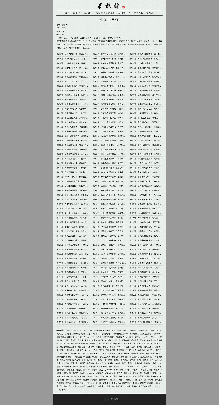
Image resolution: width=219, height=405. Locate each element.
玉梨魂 (82, 367)
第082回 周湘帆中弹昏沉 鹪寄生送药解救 (74, 177)
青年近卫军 (116, 383)
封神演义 (70, 350)
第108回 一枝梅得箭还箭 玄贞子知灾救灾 (147, 213)
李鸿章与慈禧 (65, 360)
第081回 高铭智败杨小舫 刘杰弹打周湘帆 (147, 172)
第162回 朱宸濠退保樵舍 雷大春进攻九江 (147, 295)
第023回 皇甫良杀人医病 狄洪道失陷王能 (111, 86)
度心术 (158, 350)
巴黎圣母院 (110, 350)
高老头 (100, 386)
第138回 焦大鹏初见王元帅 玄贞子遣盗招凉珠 (149, 259)
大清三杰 (81, 347)
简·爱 (115, 370)
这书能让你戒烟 (151, 376)
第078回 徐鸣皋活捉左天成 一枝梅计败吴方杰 (149, 168)
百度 (136, 367)
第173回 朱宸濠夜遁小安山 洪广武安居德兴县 (112, 313)
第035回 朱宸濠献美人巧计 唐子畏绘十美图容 (112, 104)
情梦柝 (119, 353)
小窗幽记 (79, 350)
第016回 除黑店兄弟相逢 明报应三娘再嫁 (74, 77)
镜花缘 (68, 383)
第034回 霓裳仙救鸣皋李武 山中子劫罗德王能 (76, 104)
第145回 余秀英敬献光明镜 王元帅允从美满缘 (76, 272)
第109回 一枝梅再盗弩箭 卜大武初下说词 (74, 218)
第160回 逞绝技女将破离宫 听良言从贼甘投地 (76, 295)
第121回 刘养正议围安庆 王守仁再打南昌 (74, 236)
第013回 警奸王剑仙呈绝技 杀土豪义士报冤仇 (76, 72)
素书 (121, 370)
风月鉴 (150, 383)
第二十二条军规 (105, 370)
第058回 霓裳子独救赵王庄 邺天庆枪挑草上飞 (76, 141)
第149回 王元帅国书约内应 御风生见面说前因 (112, 277)
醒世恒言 (113, 380)
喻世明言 (85, 344)
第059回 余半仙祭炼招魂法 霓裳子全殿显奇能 (112, 141)
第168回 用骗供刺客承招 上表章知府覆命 (147, 304)
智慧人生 (138, 13)
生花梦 (116, 367)
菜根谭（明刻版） (105, 13)
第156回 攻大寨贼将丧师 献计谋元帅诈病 (147, 286)
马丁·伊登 (82, 386)
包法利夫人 (119, 337)
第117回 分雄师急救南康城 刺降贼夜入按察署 (149, 227)
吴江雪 (118, 340)
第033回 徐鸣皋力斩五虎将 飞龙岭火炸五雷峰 (149, 100)
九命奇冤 (76, 334)
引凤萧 (59, 353)
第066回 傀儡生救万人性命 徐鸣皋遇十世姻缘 (149, 150)
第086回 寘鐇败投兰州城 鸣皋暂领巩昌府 (111, 181)
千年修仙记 (153, 337)
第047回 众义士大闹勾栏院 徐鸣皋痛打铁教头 (112, 122)
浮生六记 (99, 363)
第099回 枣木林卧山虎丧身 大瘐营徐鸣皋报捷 (149, 200)
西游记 (96, 376)
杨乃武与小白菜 (78, 360)
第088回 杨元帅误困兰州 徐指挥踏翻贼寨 (74, 186)
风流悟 (157, 383)
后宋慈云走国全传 (99, 340)
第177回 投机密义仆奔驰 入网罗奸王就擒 (147, 318)
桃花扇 (116, 360)
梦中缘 (132, 360)
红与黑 (127, 370)
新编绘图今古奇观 (63, 357)
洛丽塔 (82, 363)
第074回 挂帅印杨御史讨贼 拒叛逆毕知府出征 (112, 163)
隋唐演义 (90, 383)
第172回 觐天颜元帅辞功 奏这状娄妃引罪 (74, 313)
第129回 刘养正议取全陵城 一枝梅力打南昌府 (149, 245)
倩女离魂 (156, 334)
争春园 (95, 334)
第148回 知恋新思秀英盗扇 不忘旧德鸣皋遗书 (76, 277)
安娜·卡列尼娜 (137, 347)
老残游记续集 (109, 373)
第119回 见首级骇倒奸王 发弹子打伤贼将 (111, 231)
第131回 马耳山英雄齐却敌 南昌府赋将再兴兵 (112, 249)
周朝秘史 (125, 340)
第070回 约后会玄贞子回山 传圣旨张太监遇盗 (76, 159)
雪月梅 (98, 383)
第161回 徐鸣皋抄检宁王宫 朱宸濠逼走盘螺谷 (112, 295)
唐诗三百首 (64, 344)
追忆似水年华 (76, 380)
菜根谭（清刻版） (83, 13)
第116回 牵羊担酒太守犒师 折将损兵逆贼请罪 (112, 227)
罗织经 (75, 373)
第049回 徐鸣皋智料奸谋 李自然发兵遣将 (74, 127)
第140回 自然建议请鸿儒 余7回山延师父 (110, 263)
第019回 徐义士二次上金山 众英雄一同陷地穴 (76, 81)
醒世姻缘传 (103, 380)
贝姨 (134, 376)
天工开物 (90, 347)
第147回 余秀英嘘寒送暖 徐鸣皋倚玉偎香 (147, 272)
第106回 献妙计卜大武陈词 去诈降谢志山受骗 (76, 213)
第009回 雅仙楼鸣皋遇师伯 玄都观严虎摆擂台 (149, 63)
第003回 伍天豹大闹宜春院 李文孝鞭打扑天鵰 (149, 54)
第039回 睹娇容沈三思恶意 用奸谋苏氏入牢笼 (149, 109)
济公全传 (90, 363)
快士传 (86, 353)
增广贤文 (136, 344)
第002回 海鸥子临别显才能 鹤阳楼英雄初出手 (112, 54)
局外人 (87, 350)
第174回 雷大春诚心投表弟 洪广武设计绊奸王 (149, 313)
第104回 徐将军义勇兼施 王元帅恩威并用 (111, 209)
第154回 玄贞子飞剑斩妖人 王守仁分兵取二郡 (76, 286)
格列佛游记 (98, 360)
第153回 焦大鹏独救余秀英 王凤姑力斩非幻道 (149, 281)
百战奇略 (143, 367)
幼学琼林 (141, 350)
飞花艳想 (63, 386)
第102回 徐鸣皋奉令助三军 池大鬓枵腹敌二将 (149, 204)
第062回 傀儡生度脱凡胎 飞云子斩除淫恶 (111, 145)
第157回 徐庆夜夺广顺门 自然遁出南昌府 (74, 290)
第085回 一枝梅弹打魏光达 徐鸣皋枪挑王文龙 (76, 181)
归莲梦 (66, 353)
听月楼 (110, 340)
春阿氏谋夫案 (104, 357)
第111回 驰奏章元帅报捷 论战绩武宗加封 (147, 218)
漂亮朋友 (147, 363)
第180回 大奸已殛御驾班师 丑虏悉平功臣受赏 (149, 322)
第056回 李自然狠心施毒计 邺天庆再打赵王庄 (149, 136)
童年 (85, 370)
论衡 (120, 376)
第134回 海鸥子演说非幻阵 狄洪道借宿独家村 (112, 254)
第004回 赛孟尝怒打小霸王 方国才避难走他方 (76, 59)
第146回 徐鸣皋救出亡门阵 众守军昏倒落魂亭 (112, 272)
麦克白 (134, 386)
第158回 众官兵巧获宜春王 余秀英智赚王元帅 (112, 290)
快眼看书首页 (95, 353)
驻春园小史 (91, 386)
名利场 (87, 340)
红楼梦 (134, 370)
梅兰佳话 (124, 360)
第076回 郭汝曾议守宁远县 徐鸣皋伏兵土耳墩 (76, 168)
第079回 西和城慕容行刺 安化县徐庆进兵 (74, 172)
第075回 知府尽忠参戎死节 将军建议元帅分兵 (149, 163)
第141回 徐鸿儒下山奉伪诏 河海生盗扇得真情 (149, 263)
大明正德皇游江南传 (68, 347)
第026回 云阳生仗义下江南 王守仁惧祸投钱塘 (112, 91)
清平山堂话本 (127, 363)
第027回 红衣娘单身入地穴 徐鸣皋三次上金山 (149, 91)
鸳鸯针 (127, 386)
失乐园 (98, 347)
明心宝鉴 (87, 357)
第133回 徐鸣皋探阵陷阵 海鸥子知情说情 (74, 254)
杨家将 (89, 360)
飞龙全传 (72, 386)
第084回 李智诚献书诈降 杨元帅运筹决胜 (147, 177)
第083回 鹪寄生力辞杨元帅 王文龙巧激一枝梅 (112, 177)
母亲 (157, 360)
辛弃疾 (140, 376)
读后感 (150, 13)
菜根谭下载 (124, 13)
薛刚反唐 (81, 376)
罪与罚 (82, 373)
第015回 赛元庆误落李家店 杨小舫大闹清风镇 (149, 72)
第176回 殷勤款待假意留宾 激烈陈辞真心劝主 (112, 318)
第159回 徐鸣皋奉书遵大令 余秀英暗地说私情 (149, 290)
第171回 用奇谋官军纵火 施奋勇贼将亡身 (147, 308)
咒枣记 (142, 340)
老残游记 (99, 373)
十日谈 (144, 337)
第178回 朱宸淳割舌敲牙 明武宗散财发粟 (74, 322)
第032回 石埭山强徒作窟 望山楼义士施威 (111, 100)
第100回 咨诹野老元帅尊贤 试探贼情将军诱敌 (76, 204)
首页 (67, 13)
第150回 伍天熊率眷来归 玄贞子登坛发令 (147, 277)
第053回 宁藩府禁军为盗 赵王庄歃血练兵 (111, 131)
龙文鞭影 (156, 386)
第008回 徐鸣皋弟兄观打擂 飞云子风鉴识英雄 (112, 63)
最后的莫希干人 (146, 357)
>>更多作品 (61, 390)
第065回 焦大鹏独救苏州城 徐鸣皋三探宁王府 (112, 150)
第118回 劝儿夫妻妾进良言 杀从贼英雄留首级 (76, 231)
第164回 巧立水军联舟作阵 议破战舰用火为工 (112, 299)
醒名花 (121, 380)
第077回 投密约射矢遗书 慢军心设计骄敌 (111, 168)
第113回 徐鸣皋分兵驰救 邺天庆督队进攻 (111, 222)
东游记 (68, 334)
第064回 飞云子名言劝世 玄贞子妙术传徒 (74, 150)
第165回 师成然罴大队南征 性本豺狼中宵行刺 (149, 299)
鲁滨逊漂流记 (117, 386)
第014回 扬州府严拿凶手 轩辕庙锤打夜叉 (111, 72)
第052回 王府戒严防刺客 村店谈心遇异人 (74, 131)
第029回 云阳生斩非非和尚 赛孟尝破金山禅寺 (112, 95)
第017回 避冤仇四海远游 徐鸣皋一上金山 (111, 77)
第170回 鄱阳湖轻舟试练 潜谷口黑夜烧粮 (111, 308)
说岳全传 (127, 376)
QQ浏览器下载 (86, 330)
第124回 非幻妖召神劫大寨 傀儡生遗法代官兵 (76, 240)
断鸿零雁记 (155, 353)
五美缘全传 (134, 334)
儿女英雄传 (80, 337)
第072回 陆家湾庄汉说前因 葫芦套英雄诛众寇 (149, 159)
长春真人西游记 (78, 383)
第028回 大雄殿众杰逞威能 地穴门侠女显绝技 (76, 95)
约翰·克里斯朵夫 (145, 370)
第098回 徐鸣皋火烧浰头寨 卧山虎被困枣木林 (112, 200)
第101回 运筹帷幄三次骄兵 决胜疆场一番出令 (112, 204)
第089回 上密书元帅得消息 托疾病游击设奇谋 (112, 186)
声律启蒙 (145, 344)
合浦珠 (80, 340)
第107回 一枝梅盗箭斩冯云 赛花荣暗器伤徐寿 (112, 213)
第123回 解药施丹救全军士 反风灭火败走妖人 (149, 236)
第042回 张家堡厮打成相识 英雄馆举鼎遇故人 (149, 113)
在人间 (102, 344)
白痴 (122, 367)
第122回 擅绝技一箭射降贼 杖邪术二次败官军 (112, 236)
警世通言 (113, 376)
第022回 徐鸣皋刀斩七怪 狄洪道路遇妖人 (74, 86)
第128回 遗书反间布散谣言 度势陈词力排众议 (112, 245)
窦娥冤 (79, 370)
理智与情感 (91, 367)
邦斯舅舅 (94, 380)
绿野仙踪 (67, 373)
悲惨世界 (111, 353)
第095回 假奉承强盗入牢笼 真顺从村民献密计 (112, 195)
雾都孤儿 (106, 383)
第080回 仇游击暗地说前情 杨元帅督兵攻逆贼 (112, 172)
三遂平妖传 (142, 330)
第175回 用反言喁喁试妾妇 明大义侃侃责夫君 (76, 318)
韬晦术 (136, 383)
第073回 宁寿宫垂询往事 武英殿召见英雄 (74, 163)
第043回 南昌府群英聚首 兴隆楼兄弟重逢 (74, 118)
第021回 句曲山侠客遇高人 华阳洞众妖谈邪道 (149, 81)
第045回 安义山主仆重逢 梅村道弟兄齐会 (147, 118)
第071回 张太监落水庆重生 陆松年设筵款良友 (112, 159)
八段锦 (98, 337)
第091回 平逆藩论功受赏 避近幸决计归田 (74, 190)
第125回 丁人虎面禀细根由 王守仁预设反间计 (112, 240)
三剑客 (125, 330)
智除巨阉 (124, 357)
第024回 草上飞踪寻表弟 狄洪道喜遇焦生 (147, 86)
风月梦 (143, 383)
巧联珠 (101, 350)
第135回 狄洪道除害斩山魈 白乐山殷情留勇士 (149, 254)
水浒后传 (65, 363)
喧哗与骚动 (75, 344)
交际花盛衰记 (145, 334)
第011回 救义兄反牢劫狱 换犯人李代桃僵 (111, 68)
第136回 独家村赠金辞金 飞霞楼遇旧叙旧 (74, 259)
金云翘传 (138, 380)
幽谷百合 (150, 350)
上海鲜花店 (153, 330)
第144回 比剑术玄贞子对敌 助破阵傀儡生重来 (149, 268)
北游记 (137, 337)
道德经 (86, 380)
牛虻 (154, 363)
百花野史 (152, 367)
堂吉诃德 (127, 344)
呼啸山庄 (134, 340)
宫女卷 (62, 350)
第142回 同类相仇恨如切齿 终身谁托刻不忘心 (76, 268)
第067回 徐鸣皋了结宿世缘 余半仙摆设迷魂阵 (76, 154)
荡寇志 (155, 373)
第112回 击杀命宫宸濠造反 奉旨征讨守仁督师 (76, 222)
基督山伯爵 (117, 344)
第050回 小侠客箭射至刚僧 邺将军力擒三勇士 (112, 127)
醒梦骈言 (129, 380)
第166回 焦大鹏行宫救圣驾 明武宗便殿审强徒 (76, 304)
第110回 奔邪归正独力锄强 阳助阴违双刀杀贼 (112, 218)
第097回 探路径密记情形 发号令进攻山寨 (74, 200)
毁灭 (151, 360)
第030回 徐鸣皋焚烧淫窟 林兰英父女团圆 (147, 95)
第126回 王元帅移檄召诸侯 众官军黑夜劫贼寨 (149, 240)
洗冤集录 (74, 363)
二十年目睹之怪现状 (120, 334)
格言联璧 (108, 360)
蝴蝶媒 (89, 376)
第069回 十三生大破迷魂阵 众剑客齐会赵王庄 (149, 154)
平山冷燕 (120, 350)
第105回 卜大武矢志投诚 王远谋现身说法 (147, 209)
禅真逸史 (70, 370)
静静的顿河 (127, 383)
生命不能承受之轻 (104, 367)
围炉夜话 (94, 344)
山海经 (94, 350)
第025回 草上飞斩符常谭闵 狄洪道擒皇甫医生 (76, 91)
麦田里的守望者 (145, 386)
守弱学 (126, 347)
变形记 (73, 340)
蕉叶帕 (73, 376)
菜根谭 (115, 399)
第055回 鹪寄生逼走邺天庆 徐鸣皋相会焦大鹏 (76, 136)
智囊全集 (115, 357)
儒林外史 (70, 337)
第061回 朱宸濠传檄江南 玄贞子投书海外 (74, 145)
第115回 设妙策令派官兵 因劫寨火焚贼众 (74, 227)
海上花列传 (108, 363)
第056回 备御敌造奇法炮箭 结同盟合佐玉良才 (112, 136)
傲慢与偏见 (61, 337)
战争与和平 (144, 353)
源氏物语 (138, 363)
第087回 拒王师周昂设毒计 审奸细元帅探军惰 (149, 181)
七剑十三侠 (116, 330)
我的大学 (134, 353)
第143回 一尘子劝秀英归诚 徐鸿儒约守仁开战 (112, 268)
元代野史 (90, 337)
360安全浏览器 (73, 330)
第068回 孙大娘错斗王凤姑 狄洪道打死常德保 (112, 154)
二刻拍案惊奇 (104, 334)
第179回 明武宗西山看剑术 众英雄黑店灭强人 (112, 322)
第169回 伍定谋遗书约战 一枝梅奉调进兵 (74, 308)
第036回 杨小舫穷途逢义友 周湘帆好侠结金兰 (149, 104)
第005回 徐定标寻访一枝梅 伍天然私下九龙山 (112, 59)
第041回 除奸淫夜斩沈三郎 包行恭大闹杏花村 (112, 113)
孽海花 (119, 347)
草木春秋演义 (145, 373)
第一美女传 (93, 370)
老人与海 (90, 373)
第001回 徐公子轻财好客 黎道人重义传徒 (74, 54)
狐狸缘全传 (66, 367)
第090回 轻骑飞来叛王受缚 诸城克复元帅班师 (149, 186)
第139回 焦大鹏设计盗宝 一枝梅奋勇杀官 (74, 263)
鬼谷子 (107, 386)
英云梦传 (127, 373)
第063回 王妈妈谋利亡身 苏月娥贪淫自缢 (147, 145)
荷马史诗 (65, 376)
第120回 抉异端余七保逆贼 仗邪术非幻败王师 (149, 231)
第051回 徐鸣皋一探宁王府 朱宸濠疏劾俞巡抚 (149, 127)
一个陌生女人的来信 (102, 330)
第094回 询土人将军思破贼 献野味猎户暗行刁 (76, 195)
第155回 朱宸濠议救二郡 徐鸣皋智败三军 (111, 286)
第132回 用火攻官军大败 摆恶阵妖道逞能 (147, 249)
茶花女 (135, 373)
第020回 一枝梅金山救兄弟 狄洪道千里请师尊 (112, 81)
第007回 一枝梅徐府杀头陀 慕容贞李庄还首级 (76, 63)
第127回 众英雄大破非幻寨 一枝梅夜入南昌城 (76, 245)
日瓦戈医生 (77, 357)
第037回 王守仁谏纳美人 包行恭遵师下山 (74, 109)
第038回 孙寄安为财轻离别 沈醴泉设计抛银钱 (112, 109)
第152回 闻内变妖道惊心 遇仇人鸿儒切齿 (111, 281)
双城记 (66, 340)
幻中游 (128, 350)
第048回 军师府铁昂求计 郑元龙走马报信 (147, 122)
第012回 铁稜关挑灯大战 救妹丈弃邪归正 (147, 68)
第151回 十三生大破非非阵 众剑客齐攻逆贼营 (76, 281)
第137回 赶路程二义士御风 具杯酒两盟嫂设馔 (112, 259)
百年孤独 (129, 367)
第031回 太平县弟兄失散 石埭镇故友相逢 (74, 100)
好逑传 (112, 347)
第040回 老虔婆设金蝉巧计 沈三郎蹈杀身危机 (76, 113)
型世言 (109, 344)
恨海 (104, 353)
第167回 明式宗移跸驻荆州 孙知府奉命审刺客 (112, 304)
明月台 (95, 357)
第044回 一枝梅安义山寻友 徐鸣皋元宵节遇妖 (112, 118)
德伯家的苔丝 (76, 353)
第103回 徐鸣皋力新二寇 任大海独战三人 (74, 209)
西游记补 (104, 376)
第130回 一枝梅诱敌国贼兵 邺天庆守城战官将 (76, 249)
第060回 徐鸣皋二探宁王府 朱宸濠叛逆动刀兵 (149, 141)
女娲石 (105, 347)
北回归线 (129, 337)
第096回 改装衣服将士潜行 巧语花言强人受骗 (149, 195)
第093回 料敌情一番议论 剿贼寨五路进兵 (147, 190)
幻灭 (134, 350)
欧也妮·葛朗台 (142, 360)
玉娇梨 (75, 367)
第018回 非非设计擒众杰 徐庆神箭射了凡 (147, 77)
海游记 (118, 363)
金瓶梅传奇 (148, 380)
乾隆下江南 (85, 334)
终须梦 (156, 370)
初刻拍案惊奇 (108, 337)
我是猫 (126, 353)
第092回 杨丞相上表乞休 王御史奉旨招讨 (111, 190)
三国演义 (133, 330)
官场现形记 (148, 347)
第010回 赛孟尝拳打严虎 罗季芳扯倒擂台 (74, 68)
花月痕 (119, 373)
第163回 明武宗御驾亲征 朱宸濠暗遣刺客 (74, 299)
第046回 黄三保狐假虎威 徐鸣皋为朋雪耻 (74, 122)
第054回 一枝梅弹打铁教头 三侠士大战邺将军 (149, 131)
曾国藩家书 (134, 357)
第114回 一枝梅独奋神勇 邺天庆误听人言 (147, 222)
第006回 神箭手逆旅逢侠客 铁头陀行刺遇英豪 (149, 59)
